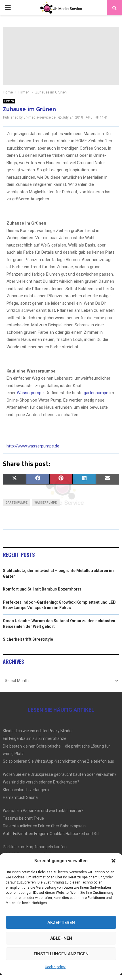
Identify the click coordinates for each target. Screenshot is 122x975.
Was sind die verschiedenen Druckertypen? (41, 782)
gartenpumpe (96, 392)
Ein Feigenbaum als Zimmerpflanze (34, 738)
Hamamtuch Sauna (20, 797)
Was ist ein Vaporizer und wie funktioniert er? (43, 810)
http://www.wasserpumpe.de (33, 446)
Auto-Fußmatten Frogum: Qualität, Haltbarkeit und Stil (51, 833)
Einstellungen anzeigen (61, 953)
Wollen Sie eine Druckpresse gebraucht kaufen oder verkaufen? (59, 774)
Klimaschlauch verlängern (26, 789)
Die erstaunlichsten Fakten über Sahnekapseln (44, 826)
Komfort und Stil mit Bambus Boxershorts (42, 589)
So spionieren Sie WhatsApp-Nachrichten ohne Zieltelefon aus (58, 761)
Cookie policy (55, 967)
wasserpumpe (46, 502)
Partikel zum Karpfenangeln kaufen (35, 846)
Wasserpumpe (30, 392)
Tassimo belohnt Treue (23, 818)
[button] (113, 861)
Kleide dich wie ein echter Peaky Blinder (38, 730)
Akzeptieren (61, 922)
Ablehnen (61, 938)
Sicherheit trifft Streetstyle (28, 639)
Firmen (9, 101)
